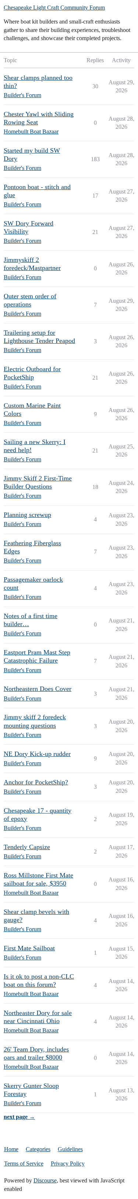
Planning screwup (27, 514)
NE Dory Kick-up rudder (37, 754)
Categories (38, 1149)
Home (11, 1149)
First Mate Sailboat (29, 948)
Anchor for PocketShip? (36, 782)
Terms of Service (23, 1163)
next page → (19, 1117)
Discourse (45, 1180)
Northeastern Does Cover (37, 688)
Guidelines (70, 1149)
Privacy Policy (68, 1163)
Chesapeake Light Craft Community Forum (54, 7)
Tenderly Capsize (27, 847)
